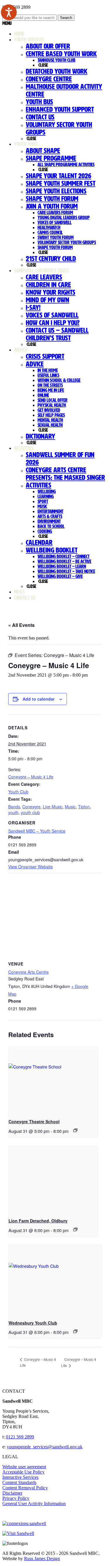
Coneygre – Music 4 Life (30, 777)
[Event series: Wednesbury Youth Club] (75, 1331)
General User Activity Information (34, 1503)
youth (13, 812)
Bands (14, 806)
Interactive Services (20, 1477)
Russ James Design (42, 1558)
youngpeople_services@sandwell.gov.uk (44, 1446)
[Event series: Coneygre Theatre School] (75, 1130)
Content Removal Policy (25, 1487)
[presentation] (53, 1080)
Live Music (52, 806)
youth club (30, 812)
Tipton (84, 806)
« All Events (21, 625)
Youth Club (18, 792)
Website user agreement (24, 1466)
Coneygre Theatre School (34, 1121)
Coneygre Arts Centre (28, 972)
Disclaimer (12, 1492)
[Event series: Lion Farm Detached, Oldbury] (75, 1229)
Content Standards (19, 1482)
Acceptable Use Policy (23, 1471)
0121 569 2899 (20, 1436)
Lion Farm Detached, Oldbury (38, 1221)
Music (70, 806)
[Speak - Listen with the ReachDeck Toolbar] (9, 12)
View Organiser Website (30, 866)
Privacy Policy (15, 1498)
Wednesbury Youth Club (33, 1323)
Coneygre (31, 806)
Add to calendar (39, 699)
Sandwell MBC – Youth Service (36, 831)
